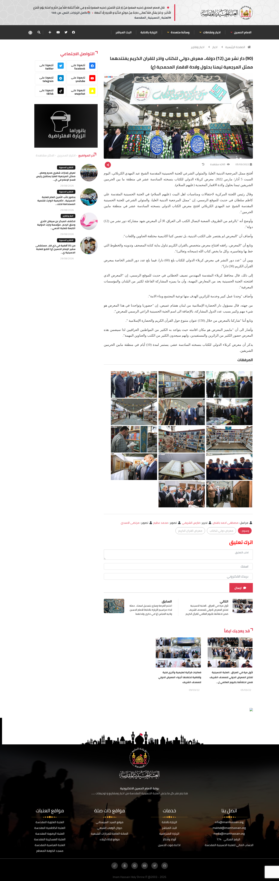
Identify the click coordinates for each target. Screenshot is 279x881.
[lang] (30, 32)
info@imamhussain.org (229, 822)
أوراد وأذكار (169, 839)
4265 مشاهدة (218, 164)
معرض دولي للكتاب (221, 530)
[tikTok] (114, 865)
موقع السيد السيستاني (109, 822)
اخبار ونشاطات (211, 32)
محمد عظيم (160, 522)
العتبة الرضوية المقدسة (50, 833)
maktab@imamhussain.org (229, 827)
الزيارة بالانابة (149, 32)
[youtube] (58, 32)
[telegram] (134, 865)
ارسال (238, 588)
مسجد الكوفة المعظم (49, 850)
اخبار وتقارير (197, 47)
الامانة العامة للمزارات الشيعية (109, 833)
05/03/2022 (242, 164)
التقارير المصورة (66, 167)
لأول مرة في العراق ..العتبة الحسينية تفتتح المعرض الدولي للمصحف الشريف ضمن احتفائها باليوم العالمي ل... (231, 677)
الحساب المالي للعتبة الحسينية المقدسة (229, 845)
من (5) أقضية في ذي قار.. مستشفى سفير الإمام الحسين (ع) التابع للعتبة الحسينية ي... (55, 249)
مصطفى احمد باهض (225, 522)
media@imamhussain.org (229, 833)
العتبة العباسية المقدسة (50, 845)
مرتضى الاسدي (130, 522)
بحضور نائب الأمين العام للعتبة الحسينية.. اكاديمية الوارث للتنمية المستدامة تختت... (56, 200)
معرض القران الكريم (190, 530)
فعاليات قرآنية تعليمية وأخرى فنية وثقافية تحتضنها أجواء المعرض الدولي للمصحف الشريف (179, 677)
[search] (39, 32)
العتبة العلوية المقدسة (50, 822)
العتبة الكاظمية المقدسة (49, 827)
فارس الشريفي (191, 522)
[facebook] (73, 32)
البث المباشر (124, 32)
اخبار (215, 47)
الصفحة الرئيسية (235, 47)
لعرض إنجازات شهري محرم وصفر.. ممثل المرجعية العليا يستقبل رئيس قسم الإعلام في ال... (55, 176)
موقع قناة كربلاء (110, 839)
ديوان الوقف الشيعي (109, 827)
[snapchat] (124, 865)
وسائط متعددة (180, 32)
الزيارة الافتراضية (169, 833)
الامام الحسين (242, 32)
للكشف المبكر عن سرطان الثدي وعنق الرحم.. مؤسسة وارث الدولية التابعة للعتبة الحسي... (56, 224)
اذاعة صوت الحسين (169, 845)
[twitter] (65, 32)
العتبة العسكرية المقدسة (50, 839)
